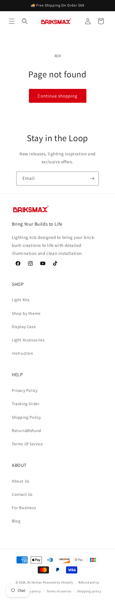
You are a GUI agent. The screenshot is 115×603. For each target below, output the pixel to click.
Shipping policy (89, 591)
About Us (20, 481)
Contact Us (22, 494)
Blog (16, 521)
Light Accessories (28, 340)
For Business (24, 507)
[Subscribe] (92, 178)
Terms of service (59, 591)
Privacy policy (30, 591)
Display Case (24, 326)
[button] (11, 21)
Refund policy (88, 582)
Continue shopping (58, 96)
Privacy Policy (24, 390)
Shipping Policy (26, 417)
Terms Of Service (27, 443)
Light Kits (21, 299)
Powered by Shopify (58, 582)
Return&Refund (26, 430)
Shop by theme (26, 313)
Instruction (22, 353)
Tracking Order (26, 403)
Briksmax (34, 582)
